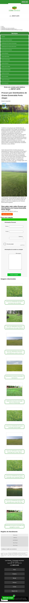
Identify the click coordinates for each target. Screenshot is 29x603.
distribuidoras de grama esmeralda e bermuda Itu (14, 377)
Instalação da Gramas (6, 69)
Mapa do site (14, 591)
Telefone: (21, 236)
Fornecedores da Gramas (7, 49)
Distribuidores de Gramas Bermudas (9, 46)
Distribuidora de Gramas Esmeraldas (9, 43)
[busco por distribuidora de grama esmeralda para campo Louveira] (14, 341)
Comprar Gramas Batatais (7, 39)
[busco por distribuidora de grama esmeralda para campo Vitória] (14, 440)
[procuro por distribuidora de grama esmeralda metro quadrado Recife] (14, 465)
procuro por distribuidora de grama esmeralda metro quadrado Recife (14, 476)
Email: (7, 231)
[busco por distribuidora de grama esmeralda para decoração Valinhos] (14, 316)
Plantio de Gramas (5, 73)
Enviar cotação (14, 274)
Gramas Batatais (5, 53)
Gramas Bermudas (5, 56)
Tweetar (4, 103)
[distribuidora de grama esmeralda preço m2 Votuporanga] (14, 390)
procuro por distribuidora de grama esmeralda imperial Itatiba (14, 426)
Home (14, 569)
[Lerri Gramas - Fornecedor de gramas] (14, 8)
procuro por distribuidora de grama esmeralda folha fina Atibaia (14, 302)
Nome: (7, 226)
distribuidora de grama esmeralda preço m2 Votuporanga (14, 401)
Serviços (14, 33)
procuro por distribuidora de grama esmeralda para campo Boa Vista (14, 501)
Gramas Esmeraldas (6, 59)
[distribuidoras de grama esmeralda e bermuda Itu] (14, 365)
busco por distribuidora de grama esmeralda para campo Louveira (14, 352)
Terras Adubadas (5, 83)
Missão (14, 578)
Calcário (3, 36)
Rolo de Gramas (5, 76)
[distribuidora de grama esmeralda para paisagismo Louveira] (14, 515)
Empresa (14, 573)
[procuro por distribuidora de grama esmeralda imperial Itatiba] (14, 415)
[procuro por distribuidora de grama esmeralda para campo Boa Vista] (14, 490)
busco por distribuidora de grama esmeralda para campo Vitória (14, 451)
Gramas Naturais (5, 63)
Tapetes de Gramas (5, 79)
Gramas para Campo (6, 66)
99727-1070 (15, 16)
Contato (14, 586)
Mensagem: (19, 253)
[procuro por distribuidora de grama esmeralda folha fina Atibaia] (14, 291)
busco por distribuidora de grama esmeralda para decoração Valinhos (14, 327)
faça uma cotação (7, 214)
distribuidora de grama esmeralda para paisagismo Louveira (14, 526)
